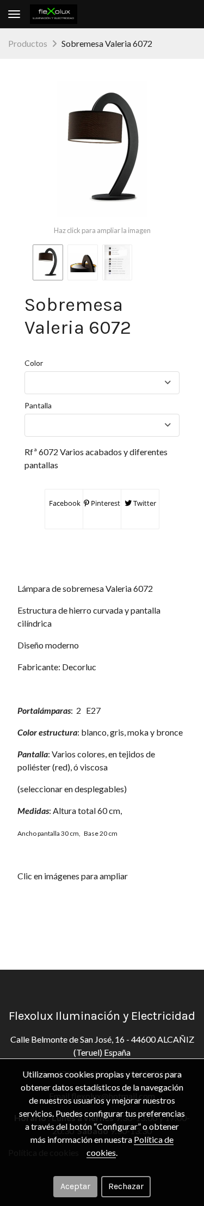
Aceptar (75, 1186)
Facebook (64, 503)
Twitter (144, 503)
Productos (27, 43)
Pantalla (38, 405)
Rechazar (126, 1186)
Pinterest (104, 503)
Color (33, 363)
